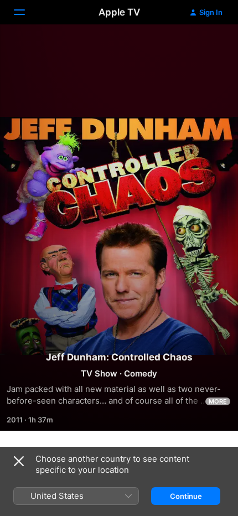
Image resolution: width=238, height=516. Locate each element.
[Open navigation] (26, 12)
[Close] (19, 461)
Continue (186, 496)
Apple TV (119, 12)
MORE (218, 401)
